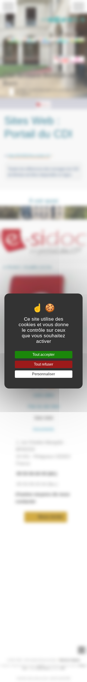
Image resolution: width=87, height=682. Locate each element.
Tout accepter (43, 355)
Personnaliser (43, 374)
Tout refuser (43, 364)
